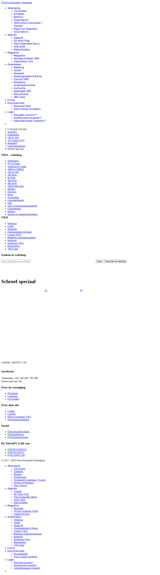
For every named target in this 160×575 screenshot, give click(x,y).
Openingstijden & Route (28, 76)
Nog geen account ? (26, 114)
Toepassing (7, 378)
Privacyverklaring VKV (19, 416)
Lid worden (20, 11)
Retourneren (21, 94)
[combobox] (15, 261)
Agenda (12, 34)
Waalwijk (19, 73)
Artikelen (19, 13)
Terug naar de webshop (115, 261)
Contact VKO (21, 79)
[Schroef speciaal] (80, 324)
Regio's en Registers (25, 28)
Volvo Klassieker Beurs (27, 43)
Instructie (19, 88)
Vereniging (14, 8)
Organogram (21, 19)
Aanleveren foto (23, 61)
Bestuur (18, 16)
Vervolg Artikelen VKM (26, 58)
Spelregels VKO (22, 91)
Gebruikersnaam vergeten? (30, 120)
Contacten (13, 396)
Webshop (19, 67)
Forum (11, 100)
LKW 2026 (19, 46)
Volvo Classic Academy (27, 109)
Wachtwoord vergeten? (27, 117)
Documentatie (16, 103)
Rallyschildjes (22, 49)
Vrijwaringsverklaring (18, 419)
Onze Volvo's (21, 31)
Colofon (12, 414)
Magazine (13, 52)
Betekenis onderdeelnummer (24, 84)
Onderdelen (14, 64)
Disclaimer (13, 393)
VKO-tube (19, 97)
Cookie (11, 411)
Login (11, 111)
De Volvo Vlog (22, 40)
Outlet (17, 70)
